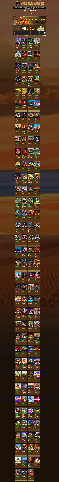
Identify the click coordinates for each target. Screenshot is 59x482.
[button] (45, 33)
